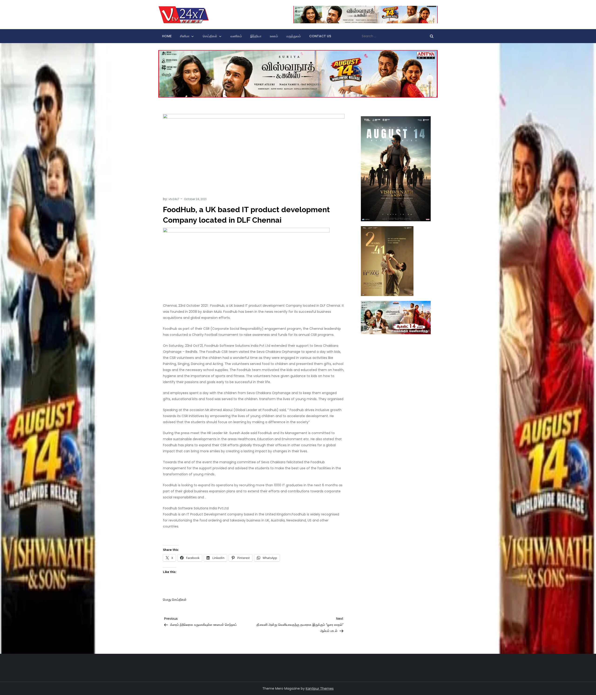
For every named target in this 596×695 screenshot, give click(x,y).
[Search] (432, 36)
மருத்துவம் (293, 36)
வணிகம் (236, 36)
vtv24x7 (174, 199)
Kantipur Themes (320, 688)
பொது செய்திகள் (174, 599)
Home (167, 36)
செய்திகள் (210, 36)
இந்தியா (255, 36)
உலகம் (274, 36)
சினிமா (185, 36)
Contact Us (320, 36)
